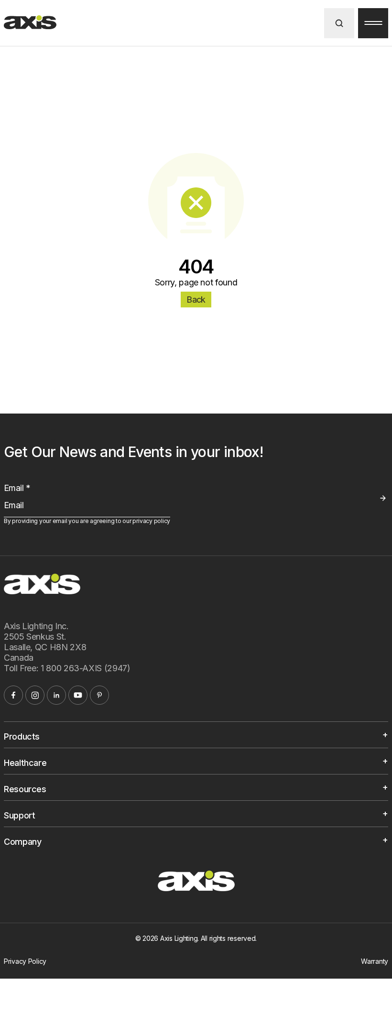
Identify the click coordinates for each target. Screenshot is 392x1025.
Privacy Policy (25, 961)
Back (196, 299)
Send (382, 497)
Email (17, 488)
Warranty (374, 961)
